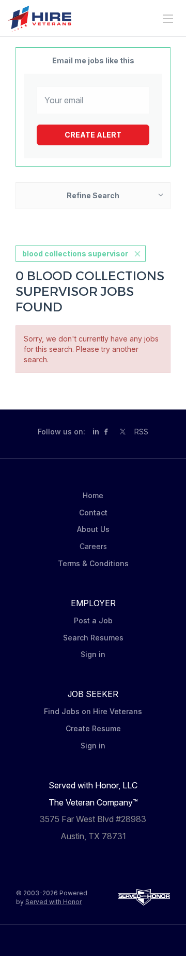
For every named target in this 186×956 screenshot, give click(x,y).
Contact (93, 512)
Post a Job (93, 620)
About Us (93, 529)
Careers (93, 546)
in (95, 431)
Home (93, 495)
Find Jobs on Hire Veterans (93, 711)
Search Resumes (93, 637)
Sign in (93, 654)
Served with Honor (53, 902)
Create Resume (93, 728)
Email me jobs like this (93, 60)
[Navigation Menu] (168, 18)
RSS (141, 431)
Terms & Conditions (93, 563)
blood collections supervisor (75, 253)
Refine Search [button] (93, 195)
